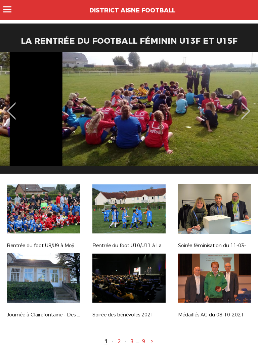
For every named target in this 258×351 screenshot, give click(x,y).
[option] (129, 115)
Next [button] (246, 106)
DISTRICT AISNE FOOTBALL (132, 10)
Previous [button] (11, 106)
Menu (10, 9)
